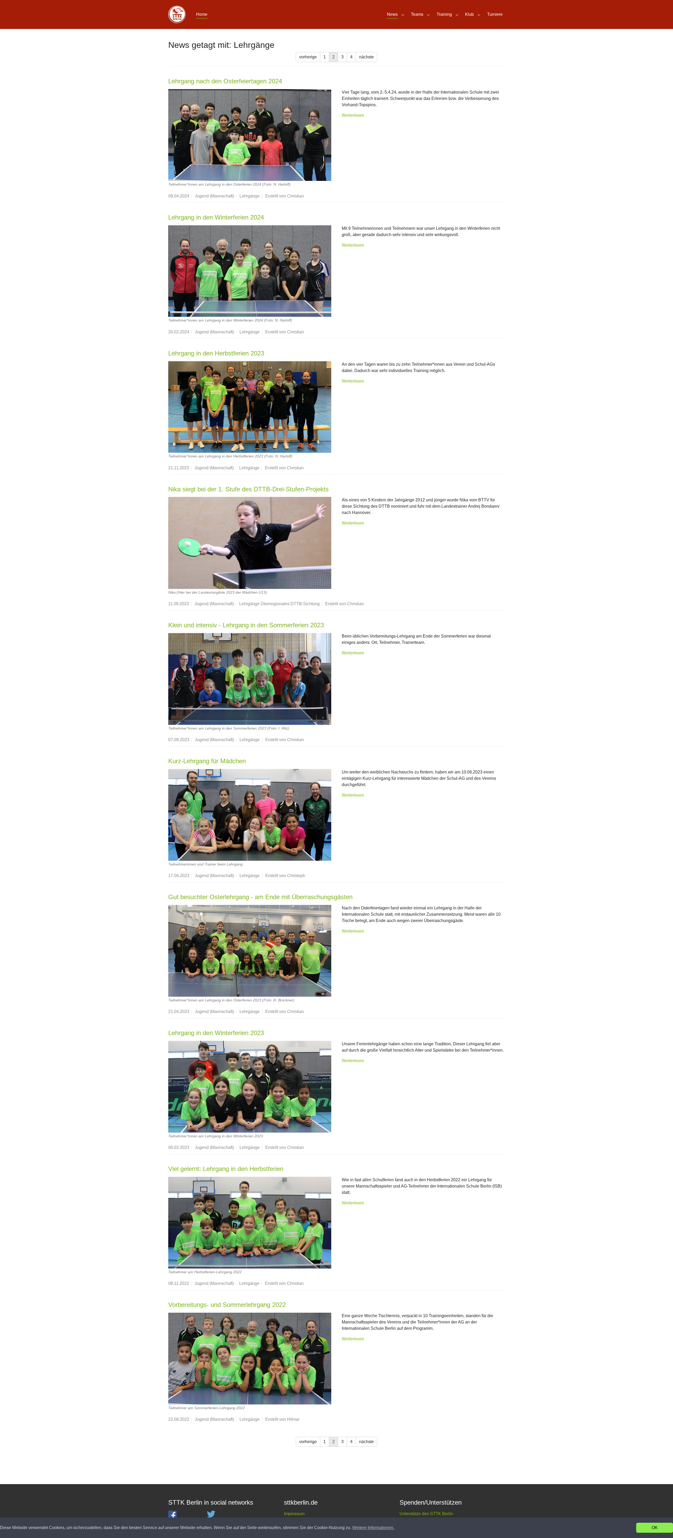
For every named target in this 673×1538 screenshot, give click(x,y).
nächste (366, 57)
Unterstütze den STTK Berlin (426, 1513)
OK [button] (655, 1527)
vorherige (308, 57)
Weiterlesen (353, 115)
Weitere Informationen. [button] (373, 1527)
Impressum (294, 1513)
